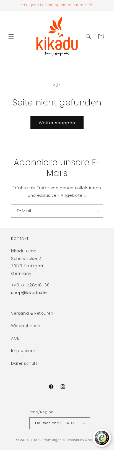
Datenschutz (24, 363)
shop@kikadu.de (29, 292)
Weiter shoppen (57, 123)
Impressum (23, 350)
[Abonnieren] (96, 211)
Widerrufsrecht (26, 326)
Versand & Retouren (32, 313)
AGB (15, 338)
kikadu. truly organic (48, 440)
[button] (11, 36)
